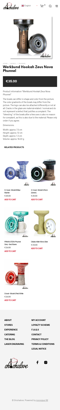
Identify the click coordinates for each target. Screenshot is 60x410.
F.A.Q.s (35, 329)
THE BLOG (9, 339)
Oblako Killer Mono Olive (39, 241)
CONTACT (36, 334)
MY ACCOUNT (38, 320)
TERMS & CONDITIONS (42, 344)
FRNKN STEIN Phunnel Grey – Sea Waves (12, 242)
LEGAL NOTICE (38, 348)
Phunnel (22, 63)
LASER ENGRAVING (14, 344)
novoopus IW (42, 400)
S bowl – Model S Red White (13, 293)
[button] (42, 6)
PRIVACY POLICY (39, 339)
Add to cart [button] (10, 200)
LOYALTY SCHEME (40, 325)
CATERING (9, 334)
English (27, 5)
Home (5, 63)
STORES (8, 325)
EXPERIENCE (11, 329)
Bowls (13, 63)
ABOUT (8, 320)
